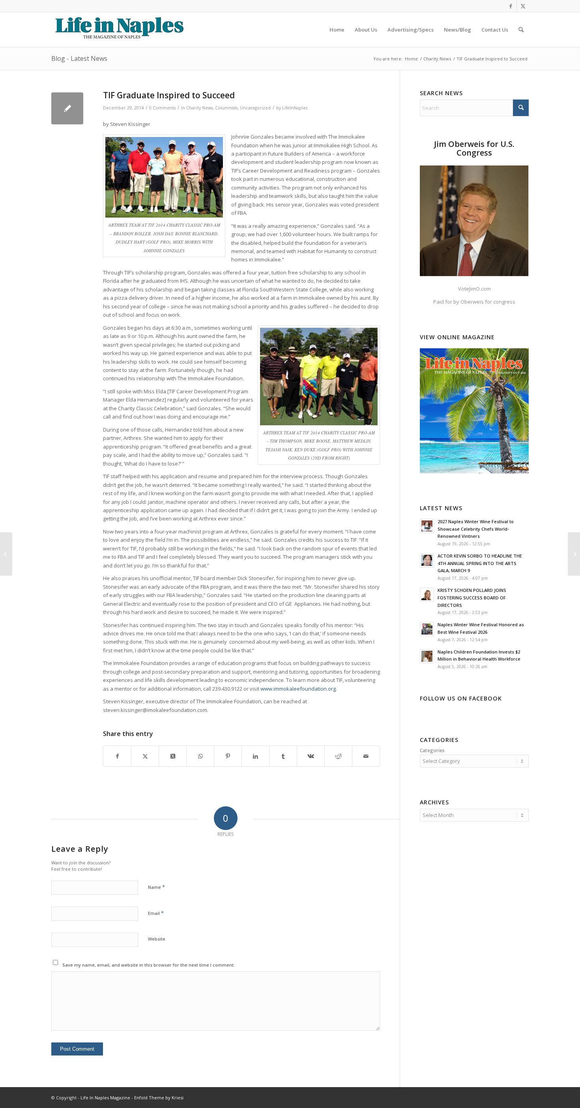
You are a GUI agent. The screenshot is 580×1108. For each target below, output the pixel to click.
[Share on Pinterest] (227, 756)
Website (156, 939)
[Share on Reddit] (338, 756)
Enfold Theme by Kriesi (158, 1097)
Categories (432, 750)
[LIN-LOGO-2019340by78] (118, 29)
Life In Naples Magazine (105, 1097)
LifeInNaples (294, 108)
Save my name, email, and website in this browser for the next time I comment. (148, 965)
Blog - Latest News (79, 58)
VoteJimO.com (474, 288)
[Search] (521, 29)
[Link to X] (523, 6)
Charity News (199, 108)
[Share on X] (145, 756)
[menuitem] (337, 29)
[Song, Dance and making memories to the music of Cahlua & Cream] (6, 554)
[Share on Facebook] (117, 756)
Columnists (226, 108)
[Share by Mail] (366, 756)
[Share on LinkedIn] (255, 756)
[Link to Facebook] (510, 6)
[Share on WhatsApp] (200, 756)
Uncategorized (255, 108)
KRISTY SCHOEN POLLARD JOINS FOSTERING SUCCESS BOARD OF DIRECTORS (472, 597)
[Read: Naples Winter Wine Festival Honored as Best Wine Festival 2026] (427, 629)
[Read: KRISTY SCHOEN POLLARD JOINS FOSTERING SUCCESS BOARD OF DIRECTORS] (427, 595)
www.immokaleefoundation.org (298, 688)
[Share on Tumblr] (283, 756)
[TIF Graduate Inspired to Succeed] (67, 108)
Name (156, 886)
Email (156, 912)
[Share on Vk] (310, 756)
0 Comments (162, 108)
